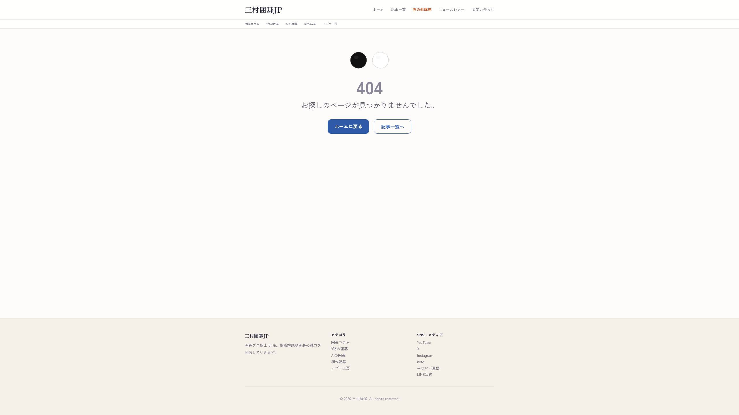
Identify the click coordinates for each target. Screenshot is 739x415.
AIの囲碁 (291, 24)
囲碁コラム (252, 24)
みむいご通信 (428, 368)
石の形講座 (422, 9)
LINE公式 (424, 374)
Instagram (425, 355)
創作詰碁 (310, 24)
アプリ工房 (330, 24)
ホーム (378, 9)
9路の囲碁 (272, 24)
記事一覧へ (392, 126)
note (420, 361)
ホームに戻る (348, 126)
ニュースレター (451, 9)
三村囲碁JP (263, 10)
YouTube (424, 342)
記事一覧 (398, 9)
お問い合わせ (483, 9)
